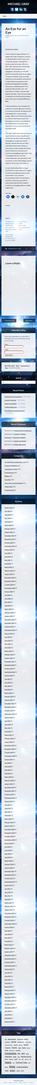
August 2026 (9, 508)
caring (13, 1042)
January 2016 (9, 952)
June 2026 (8, 515)
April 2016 (8, 941)
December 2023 (10, 619)
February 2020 (9, 780)
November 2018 (10, 833)
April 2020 (8, 773)
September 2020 (10, 756)
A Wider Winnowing (11, 407)
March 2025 (8, 567)
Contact (31, 1082)
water (12, 1070)
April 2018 (8, 857)
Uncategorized (9, 490)
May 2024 (8, 602)
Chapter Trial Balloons (11, 465)
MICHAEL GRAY (18, 4)
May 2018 (8, 854)
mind (14, 1057)
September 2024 (10, 588)
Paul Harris (8, 437)
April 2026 (8, 521)
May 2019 (8, 812)
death (15, 1045)
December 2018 (10, 829)
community (20, 1042)
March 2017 (8, 903)
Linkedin (21, 9)
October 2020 (9, 752)
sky (30, 1059)
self (22, 1059)
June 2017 (8, 892)
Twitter (16, 9)
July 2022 (7, 679)
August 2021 (9, 717)
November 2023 (10, 623)
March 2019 (8, 819)
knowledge (10, 1053)
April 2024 (8, 605)
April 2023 (8, 647)
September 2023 (10, 630)
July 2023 (7, 637)
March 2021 (8, 735)
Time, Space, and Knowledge (13, 483)
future (14, 1048)
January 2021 (9, 742)
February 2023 (9, 654)
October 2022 (9, 668)
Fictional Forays (9, 472)
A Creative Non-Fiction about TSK (15, 462)
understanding (22, 1067)
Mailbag (7, 476)
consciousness (9, 1045)
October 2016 (9, 920)
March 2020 (8, 777)
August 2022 (9, 675)
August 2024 (9, 591)
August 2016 (9, 927)
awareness (20, 1039)
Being (26, 1039)
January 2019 (9, 826)
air (6, 1039)
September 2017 (10, 882)
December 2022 (10, 661)
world (22, 1070)
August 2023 (9, 633)
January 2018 (9, 868)
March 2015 (8, 986)
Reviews (25, 1082)
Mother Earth (26, 1057)
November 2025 (10, 539)
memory (8, 1056)
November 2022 (10, 665)
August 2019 (9, 801)
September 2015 (10, 966)
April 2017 (8, 899)
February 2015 (9, 990)
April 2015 (8, 983)
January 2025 (9, 574)
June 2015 (8, 976)
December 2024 (10, 577)
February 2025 (9, 570)
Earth (26, 1045)
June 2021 (8, 724)
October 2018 (9, 836)
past (6, 1059)
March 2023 (8, 651)
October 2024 (9, 584)
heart (24, 1048)
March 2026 (8, 525)
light (23, 1053)
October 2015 (9, 962)
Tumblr (25, 9)
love (27, 1053)
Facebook (12, 9)
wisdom (18, 1070)
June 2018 (8, 850)
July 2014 (7, 1011)
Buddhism (7, 1042)
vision (7, 1070)
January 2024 (9, 616)
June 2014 (8, 1014)
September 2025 (10, 546)
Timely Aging (9, 486)
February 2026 (9, 528)
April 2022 (8, 689)
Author (11, 1082)
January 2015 (9, 993)
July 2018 (7, 847)
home (28, 1048)
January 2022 (9, 700)
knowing (18, 1050)
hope (6, 1050)
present (11, 1059)
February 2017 (9, 906)
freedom (7, 1048)
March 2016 (8, 945)
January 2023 (9, 658)
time (12, 1066)
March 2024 (8, 609)
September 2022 (10, 672)
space (8, 1062)
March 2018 (8, 861)
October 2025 (9, 542)
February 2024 (9, 612)
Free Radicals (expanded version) (15, 410)
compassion (28, 1042)
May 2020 (8, 770)
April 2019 (8, 815)
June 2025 (8, 556)
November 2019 (10, 791)
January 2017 (9, 910)
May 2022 (8, 686)
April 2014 (8, 1018)
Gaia (19, 1048)
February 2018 (9, 864)
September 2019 (10, 798)
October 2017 (9, 878)
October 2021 (9, 710)
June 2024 (8, 598)
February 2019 (9, 822)
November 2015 (10, 959)
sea (19, 1059)
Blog (17, 366)
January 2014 (9, 1021)
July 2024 (7, 595)
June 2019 (8, 808)
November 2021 (10, 707)
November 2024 (10, 581)
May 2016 (8, 938)
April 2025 (8, 563)
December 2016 (10, 913)
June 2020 (8, 766)
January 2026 (9, 532)
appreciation (12, 1039)
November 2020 (10, 749)
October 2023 (9, 626)
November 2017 (10, 875)
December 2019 (10, 787)
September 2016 (10, 924)
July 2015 (7, 973)
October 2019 (9, 794)
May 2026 (8, 518)
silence (26, 1059)
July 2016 (7, 931)
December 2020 (10, 745)
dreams (20, 1045)
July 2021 (7, 721)
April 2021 (8, 731)
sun (14, 1062)
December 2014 (10, 997)
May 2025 (8, 560)
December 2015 (10, 955)
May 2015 (8, 980)
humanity (11, 1050)
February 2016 (9, 948)
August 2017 (9, 885)
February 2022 (9, 696)
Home (5, 1082)
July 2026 (7, 511)
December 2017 (10, 871)
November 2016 (10, 917)
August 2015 (9, 969)
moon (18, 1056)
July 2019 (7, 805)
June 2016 (8, 934)
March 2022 (8, 693)
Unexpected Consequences (13, 397)
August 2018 (9, 843)
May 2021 (8, 728)
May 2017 (8, 896)
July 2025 (7, 553)
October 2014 (9, 1004)
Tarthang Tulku (21, 1062)
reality (15, 1059)
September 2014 (10, 1007)
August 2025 (9, 549)
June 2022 (8, 682)
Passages (8, 479)
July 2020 (7, 763)
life (19, 1053)
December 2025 (10, 535)
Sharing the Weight (11, 403)
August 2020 (9, 759)
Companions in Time (14, 248)
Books (15, 1082)
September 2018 (10, 840)
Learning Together (10, 400)
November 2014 (10, 1000)
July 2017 (7, 889)
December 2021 (10, 703)
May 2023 (8, 644)
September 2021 (10, 714)
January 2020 (9, 784)
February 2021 (9, 738)
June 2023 (8, 640)
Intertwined (9, 234)
